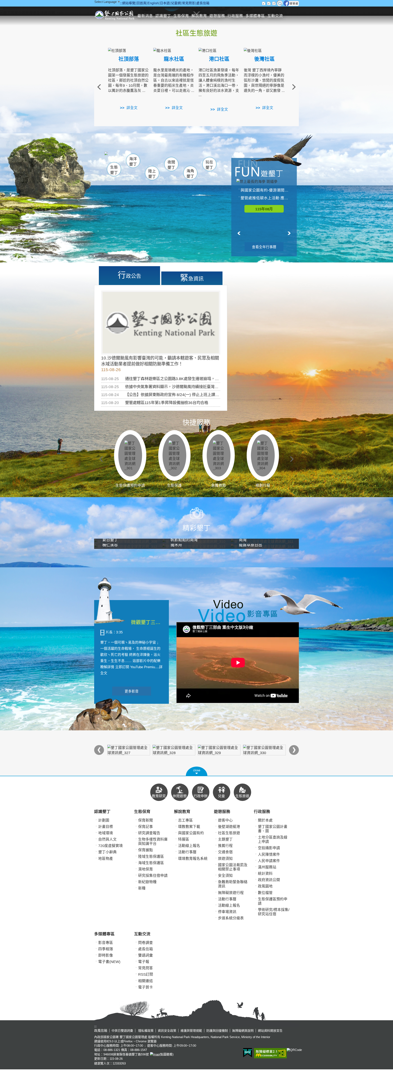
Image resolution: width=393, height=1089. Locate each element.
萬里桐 (116, 157)
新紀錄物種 (147, 882)
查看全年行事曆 (264, 247)
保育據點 (145, 850)
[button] (196, 771)
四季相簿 (105, 949)
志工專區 (185, 820)
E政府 (247, 1052)
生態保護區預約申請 (272, 901)
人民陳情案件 (269, 855)
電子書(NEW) (109, 962)
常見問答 (188, 3)
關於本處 (265, 820)
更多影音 (132, 691)
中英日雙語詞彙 (122, 1030)
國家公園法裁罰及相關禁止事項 (232, 867)
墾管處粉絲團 (291, 3)
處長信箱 (202, 3)
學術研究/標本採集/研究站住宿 (273, 912)
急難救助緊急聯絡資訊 (232, 884)
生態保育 (181, 16)
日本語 (165, 3)
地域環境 (105, 833)
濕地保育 (145, 869)
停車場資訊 (227, 912)
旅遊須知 (225, 859)
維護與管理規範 (191, 1030)
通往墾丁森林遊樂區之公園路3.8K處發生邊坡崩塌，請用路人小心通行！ (187, 378)
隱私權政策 (145, 1030)
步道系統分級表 (231, 918)
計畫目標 (105, 827)
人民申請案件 (269, 861)
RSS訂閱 (145, 974)
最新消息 (145, 16)
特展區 (183, 839)
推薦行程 (225, 846)
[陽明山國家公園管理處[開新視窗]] (264, 750)
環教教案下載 (189, 827)
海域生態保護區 (151, 863)
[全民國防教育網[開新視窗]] (173, 750)
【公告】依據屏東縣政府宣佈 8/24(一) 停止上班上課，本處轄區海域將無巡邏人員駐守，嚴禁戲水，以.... (215, 394)
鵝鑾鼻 (182, 159)
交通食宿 (225, 852)
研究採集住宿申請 (153, 876)
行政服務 (235, 16)
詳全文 (132, 108)
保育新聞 (145, 820)
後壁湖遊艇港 (229, 827)
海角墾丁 (190, 173)
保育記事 (145, 827)
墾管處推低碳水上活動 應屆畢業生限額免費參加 (266, 198)
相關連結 (145, 981)
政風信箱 (100, 1030)
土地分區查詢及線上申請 (272, 839)
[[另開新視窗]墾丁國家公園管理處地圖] (154, 1054)
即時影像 (105, 955)
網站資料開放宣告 (270, 1030)
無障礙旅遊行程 (231, 893)
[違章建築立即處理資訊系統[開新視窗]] (128, 750)
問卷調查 (145, 943)
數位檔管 (265, 893)
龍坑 (198, 159)
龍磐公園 (202, 159)
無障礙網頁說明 (243, 1030)
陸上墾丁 (152, 174)
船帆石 (170, 159)
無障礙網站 (270, 1053)
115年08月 (264, 209)
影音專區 (105, 943)
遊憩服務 (217, 16)
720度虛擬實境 (110, 846)
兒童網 (176, 3)
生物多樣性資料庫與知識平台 (153, 841)
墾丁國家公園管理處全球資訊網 (115, 15)
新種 (142, 888)
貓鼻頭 (146, 159)
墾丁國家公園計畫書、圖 (272, 829)
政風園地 (265, 886)
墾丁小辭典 (107, 852)
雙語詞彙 (145, 955)
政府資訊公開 (269, 880)
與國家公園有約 (191, 833)
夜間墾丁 (171, 165)
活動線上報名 (189, 846)
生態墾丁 (114, 170)
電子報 (143, 962)
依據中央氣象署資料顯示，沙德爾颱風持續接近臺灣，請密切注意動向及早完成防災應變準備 (205, 386)
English (153, 3)
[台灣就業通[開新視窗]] (219, 750)
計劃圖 (103, 820)
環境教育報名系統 (193, 859)
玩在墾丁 (209, 165)
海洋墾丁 (133, 161)
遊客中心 (225, 820)
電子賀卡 (145, 987)
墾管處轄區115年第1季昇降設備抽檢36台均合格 (166, 402)
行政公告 (129, 274)
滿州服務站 (267, 867)
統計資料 (265, 874)
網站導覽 (128, 3)
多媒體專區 (255, 16)
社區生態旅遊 (229, 833)
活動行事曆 (187, 852)
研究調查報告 (149, 833)
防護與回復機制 (217, 1030)
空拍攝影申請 (269, 848)
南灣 (155, 158)
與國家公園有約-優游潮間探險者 (266, 190)
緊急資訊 (192, 277)
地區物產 (105, 859)
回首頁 (141, 3)
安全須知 (225, 876)
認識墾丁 (163, 16)
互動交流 (275, 16)
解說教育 (199, 16)
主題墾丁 (225, 839)
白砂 (125, 159)
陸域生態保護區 (151, 857)
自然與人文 (107, 839)
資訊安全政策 (167, 1030)
